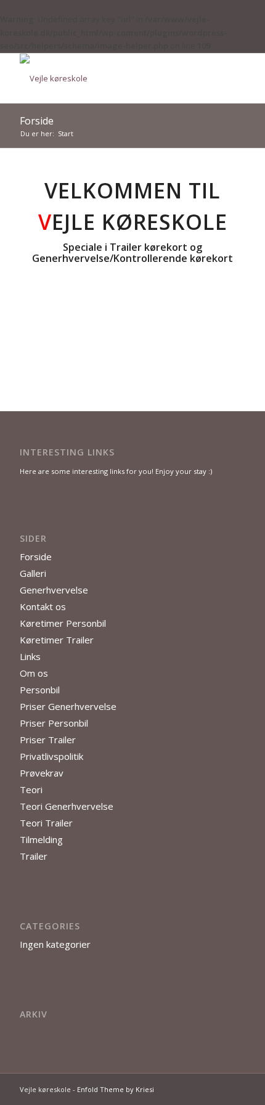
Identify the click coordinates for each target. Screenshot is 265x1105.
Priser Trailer (48, 739)
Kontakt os (43, 606)
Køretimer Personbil (63, 623)
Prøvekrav (41, 773)
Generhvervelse (54, 590)
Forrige (47, 337)
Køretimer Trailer (57, 640)
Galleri (33, 573)
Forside (37, 121)
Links (30, 656)
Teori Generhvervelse (66, 806)
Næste (217, 337)
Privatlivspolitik (51, 756)
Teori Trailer (46, 823)
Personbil (40, 689)
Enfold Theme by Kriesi (115, 1089)
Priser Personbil (54, 723)
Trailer (33, 856)
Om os (34, 673)
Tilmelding (41, 839)
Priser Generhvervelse (68, 706)
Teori (31, 789)
